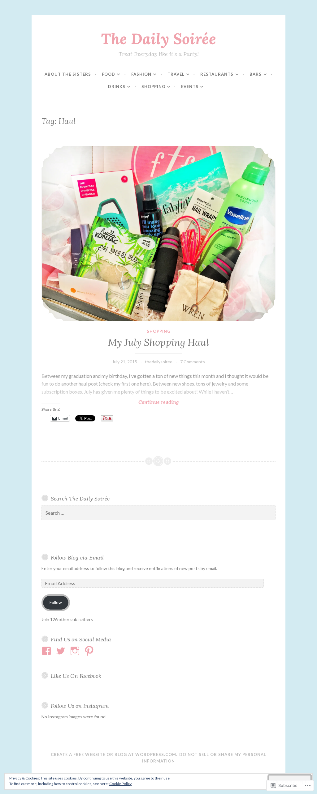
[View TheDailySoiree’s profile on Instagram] (76, 651)
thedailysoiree (158, 361)
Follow (56, 602)
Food (108, 74)
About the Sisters (68, 74)
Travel (176, 74)
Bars (256, 74)
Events (189, 86)
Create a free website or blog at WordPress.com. (114, 754)
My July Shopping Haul (158, 342)
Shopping (153, 86)
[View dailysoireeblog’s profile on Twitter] (62, 651)
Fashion (141, 74)
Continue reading (110, 402)
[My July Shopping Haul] (158, 233)
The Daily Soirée (158, 38)
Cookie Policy (120, 783)
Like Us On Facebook (76, 675)
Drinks (116, 86)
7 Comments (192, 361)
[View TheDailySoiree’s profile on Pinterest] (90, 651)
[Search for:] (158, 513)
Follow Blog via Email (77, 557)
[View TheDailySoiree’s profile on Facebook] (47, 651)
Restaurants (216, 74)
